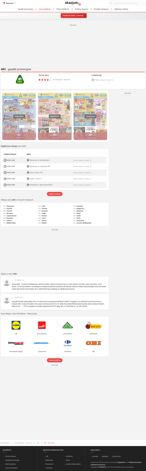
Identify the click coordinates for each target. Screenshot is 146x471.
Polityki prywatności (135, 462)
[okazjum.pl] (73, 3)
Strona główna (5, 443)
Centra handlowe (11, 468)
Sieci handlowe (10, 464)
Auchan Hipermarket (73, 464)
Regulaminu (121, 462)
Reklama (105, 456)
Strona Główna (10, 456)
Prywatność (116, 456)
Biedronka (49, 460)
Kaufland (69, 456)
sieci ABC (13, 146)
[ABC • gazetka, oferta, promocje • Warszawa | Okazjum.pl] (20, 79)
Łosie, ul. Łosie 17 (35, 179)
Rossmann (49, 464)
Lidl (47, 456)
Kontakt (95, 456)
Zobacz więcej (55, 194)
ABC (38, 443)
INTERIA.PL (102, 467)
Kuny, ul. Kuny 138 (35, 172)
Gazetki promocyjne (12, 460)
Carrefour (49, 468)
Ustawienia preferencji (98, 465)
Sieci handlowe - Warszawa (23, 443)
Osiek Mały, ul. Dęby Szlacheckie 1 (41, 185)
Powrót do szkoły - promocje (73, 15)
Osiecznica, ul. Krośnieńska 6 (39, 160)
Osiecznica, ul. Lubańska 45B (39, 166)
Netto (68, 460)
